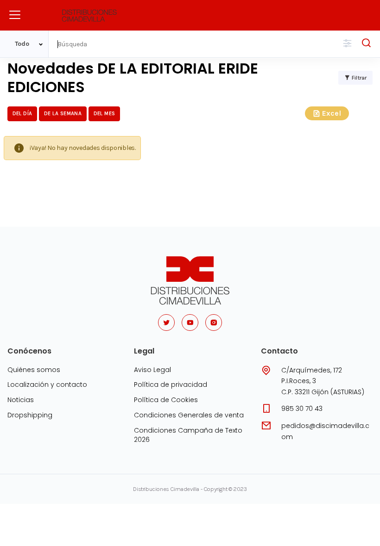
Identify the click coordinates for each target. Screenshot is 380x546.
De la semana (63, 114)
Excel (331, 113)
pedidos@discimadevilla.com (325, 431)
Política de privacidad (170, 384)
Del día (22, 114)
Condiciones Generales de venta (189, 415)
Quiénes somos (33, 369)
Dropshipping (29, 415)
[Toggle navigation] (15, 15)
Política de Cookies (166, 399)
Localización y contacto (47, 384)
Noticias (20, 399)
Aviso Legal (152, 369)
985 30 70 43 (302, 408)
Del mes (104, 114)
